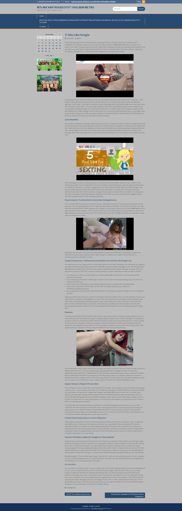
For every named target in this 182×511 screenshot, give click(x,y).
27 (60, 48)
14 (39, 46)
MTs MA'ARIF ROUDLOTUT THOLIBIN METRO (65, 7)
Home (41, 16)
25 (53, 48)
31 (49, 51)
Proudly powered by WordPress (80, 508)
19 (56, 46)
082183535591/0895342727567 (49, 2)
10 (49, 43)
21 (39, 48)
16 (46, 46)
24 (49, 48)
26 (56, 48)
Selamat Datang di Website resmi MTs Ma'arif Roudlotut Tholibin (93, 2)
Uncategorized (71, 488)
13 (60, 43)
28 (39, 51)
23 (46, 48)
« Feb (47, 55)
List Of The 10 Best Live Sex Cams (78, 494)
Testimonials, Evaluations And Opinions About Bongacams (127, 495)
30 (46, 51)
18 (53, 46)
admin (79, 38)
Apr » (52, 55)
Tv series (42, 27)
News (139, 2)
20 (60, 46)
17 (49, 46)
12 (56, 43)
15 (42, 46)
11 (53, 43)
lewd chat (134, 208)
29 (42, 51)
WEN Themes (107, 508)
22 (42, 48)
